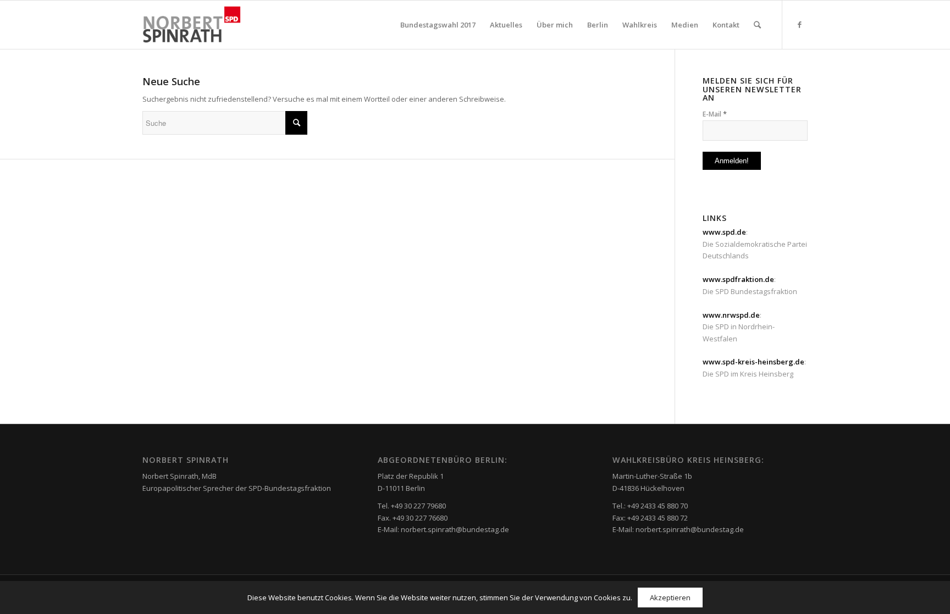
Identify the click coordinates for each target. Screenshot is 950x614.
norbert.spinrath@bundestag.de (455, 529)
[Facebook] (799, 24)
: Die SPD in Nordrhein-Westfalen (739, 327)
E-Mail (715, 114)
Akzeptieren (670, 597)
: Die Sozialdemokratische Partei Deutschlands (755, 244)
